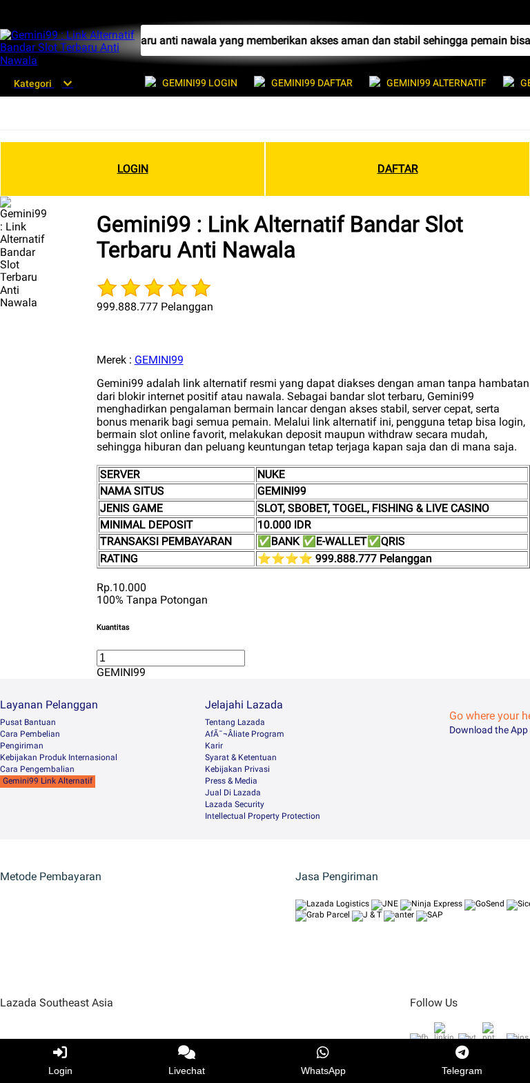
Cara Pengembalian (37, 769)
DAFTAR (397, 168)
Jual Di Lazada (233, 792)
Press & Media (231, 781)
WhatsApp (323, 1070)
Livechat (186, 1070)
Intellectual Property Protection (262, 816)
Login (60, 1070)
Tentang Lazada (235, 722)
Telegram (462, 1070)
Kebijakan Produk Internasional (58, 757)
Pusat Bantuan (28, 722)
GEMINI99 (159, 359)
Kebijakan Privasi (237, 769)
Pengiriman (21, 746)
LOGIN (132, 168)
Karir (214, 746)
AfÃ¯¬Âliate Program (244, 734)
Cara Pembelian (30, 734)
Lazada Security (234, 804)
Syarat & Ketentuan (241, 757)
